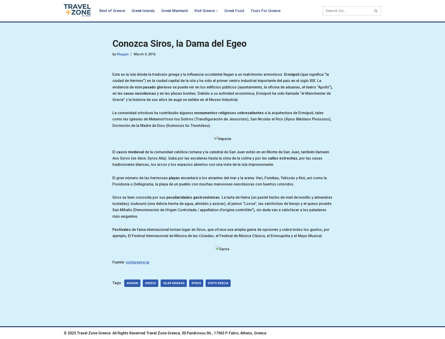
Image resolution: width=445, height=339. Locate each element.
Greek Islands (143, 11)
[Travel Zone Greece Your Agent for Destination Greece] (78, 10)
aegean (132, 283)
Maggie (123, 54)
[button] (217, 11)
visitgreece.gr (137, 262)
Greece (150, 283)
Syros (196, 283)
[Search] (376, 11)
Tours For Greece (265, 11)
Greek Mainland (174, 11)
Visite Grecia (218, 283)
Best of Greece (112, 11)
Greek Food (234, 11)
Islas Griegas (173, 283)
